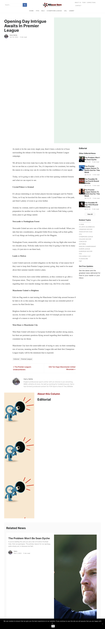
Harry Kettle (13, 35)
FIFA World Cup (84, 256)
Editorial (16, 359)
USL (65, 11)
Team (84, 2)
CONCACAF (83, 241)
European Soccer (85, 251)
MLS (42, 11)
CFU (80, 234)
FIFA (37, 11)
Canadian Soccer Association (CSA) (85, 230)
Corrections (91, 2)
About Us (78, 2)
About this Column (48, 393)
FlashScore (83, 258)
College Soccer (85, 239)
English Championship (87, 246)
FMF (80, 261)
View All (89, 214)
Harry (15, 551)
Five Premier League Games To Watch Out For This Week (92, 169)
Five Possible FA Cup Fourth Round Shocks (91, 181)
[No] (102, 624)
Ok (53, 626)
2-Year (81, 224)
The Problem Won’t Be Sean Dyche (92, 158)
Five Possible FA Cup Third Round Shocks (91, 205)
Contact (78, 5)
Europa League (84, 249)
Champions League (54, 11)
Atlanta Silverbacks (87, 227)
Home (31, 11)
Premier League (26, 359)
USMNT (71, 11)
